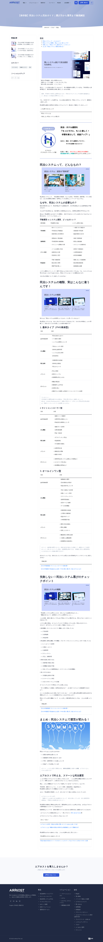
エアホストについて (81, 902)
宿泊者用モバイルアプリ (46, 894)
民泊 (57, 27)
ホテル (63, 898)
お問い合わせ (84, 2)
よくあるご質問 (80, 927)
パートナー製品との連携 (82, 899)
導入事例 (78, 896)
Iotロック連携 (43, 904)
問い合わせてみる (76, 813)
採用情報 (78, 907)
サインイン (79, 930)
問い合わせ (79, 904)
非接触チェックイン (23, 67)
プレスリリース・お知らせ (83, 919)
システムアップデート (82, 922)
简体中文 (21, 905)
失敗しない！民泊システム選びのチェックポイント (56, 45)
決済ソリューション (45, 907)
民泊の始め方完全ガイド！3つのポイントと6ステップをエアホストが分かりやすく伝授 (64, 841)
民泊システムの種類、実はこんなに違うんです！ (56, 43)
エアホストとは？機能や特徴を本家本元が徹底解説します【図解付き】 (59, 827)
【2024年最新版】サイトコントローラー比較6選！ (54, 566)
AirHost (46, 27)
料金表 (59, 2)
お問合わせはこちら (50, 875)
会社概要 (66, 2)
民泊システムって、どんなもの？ (52, 41)
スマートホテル (14, 67)
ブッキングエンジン (45, 902)
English (11, 905)
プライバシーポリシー (82, 912)
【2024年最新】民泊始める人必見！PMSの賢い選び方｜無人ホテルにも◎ (60, 569)
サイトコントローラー (46, 896)
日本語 (16, 905)
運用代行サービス (45, 909)
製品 (24, 2)
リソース (51, 2)
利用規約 (78, 909)
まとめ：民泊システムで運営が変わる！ (53, 46)
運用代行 (43, 2)
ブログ (52, 27)
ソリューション (33, 2)
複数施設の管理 (65, 905)
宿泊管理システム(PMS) (46, 899)
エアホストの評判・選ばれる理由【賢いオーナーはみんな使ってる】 (59, 824)
